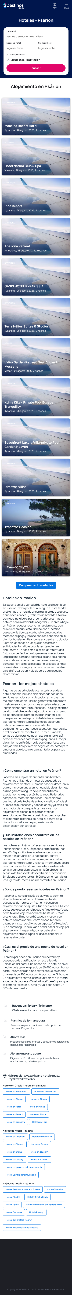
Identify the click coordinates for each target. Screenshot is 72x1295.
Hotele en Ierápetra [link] (15, 1121)
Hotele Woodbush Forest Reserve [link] (22, 1227)
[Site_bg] (30, 1249)
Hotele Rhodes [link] (13, 1197)
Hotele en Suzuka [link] (39, 1144)
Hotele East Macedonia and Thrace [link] (23, 1189)
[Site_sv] (20, 1266)
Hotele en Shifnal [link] (14, 1151)
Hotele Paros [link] (12, 1204)
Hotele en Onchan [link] (39, 1159)
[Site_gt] (41, 1266)
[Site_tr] (62, 1249)
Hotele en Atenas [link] (38, 1099)
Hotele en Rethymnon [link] (16, 1091)
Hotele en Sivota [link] (38, 1114)
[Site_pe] (51, 1249)
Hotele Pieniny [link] (36, 1212)
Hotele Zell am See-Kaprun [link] (19, 1219)
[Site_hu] (41, 1257)
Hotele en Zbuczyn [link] (39, 1151)
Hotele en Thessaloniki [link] (45, 1091)
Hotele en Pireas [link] (37, 1106)
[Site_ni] (30, 1266)
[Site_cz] (9, 1257)
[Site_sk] (30, 1257)
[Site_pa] (9, 1266)
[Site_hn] (51, 1266)
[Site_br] (9, 1249)
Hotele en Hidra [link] (39, 1121)
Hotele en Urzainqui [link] (15, 1136)
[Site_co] (51, 1257)
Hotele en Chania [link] (14, 1099)
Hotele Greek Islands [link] (37, 1197)
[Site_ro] (20, 1249)
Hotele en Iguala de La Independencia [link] (24, 1167)
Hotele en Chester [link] (15, 1144)
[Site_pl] (41, 1249)
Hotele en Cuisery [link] (14, 1159)
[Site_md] (20, 1257)
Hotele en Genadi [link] (14, 1114)
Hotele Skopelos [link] (55, 1189)
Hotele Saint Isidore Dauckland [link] (21, 1174)
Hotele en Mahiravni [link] (42, 1136)
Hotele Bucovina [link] (14, 1212)
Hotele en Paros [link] (13, 1106)
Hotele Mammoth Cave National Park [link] (44, 1204)
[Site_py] (62, 1266)
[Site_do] (62, 1257)
